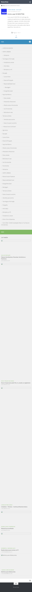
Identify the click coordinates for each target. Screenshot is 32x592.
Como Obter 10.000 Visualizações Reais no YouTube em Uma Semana (15, 224)
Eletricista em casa (8, 112)
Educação (18, 9)
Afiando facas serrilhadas (7, 528)
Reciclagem (7, 87)
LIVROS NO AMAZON (8, 48)
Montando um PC (8, 69)
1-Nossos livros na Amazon (9, 126)
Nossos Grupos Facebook (9, 176)
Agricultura (5, 130)
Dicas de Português (8, 80)
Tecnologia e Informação (8, 59)
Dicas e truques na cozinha (10, 123)
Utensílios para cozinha (9, 119)
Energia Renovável (8, 91)
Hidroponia (6, 55)
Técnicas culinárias (7, 116)
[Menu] (30, 2)
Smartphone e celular (9, 62)
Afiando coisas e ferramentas (11, 105)
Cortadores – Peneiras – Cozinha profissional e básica (14, 507)
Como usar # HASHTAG (16, 14)
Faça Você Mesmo (7, 94)
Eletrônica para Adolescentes (8, 572)
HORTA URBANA (7, 51)
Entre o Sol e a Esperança (9, 219)
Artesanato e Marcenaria (10, 101)
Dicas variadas (7, 98)
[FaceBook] (30, 42)
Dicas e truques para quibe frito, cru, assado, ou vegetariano (15, 383)
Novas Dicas (4, 2)
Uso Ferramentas (8, 109)
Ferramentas (6, 166)
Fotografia (5, 205)
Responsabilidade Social (9, 84)
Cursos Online (11, 9)
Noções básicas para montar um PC (10, 550)
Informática (6, 66)
